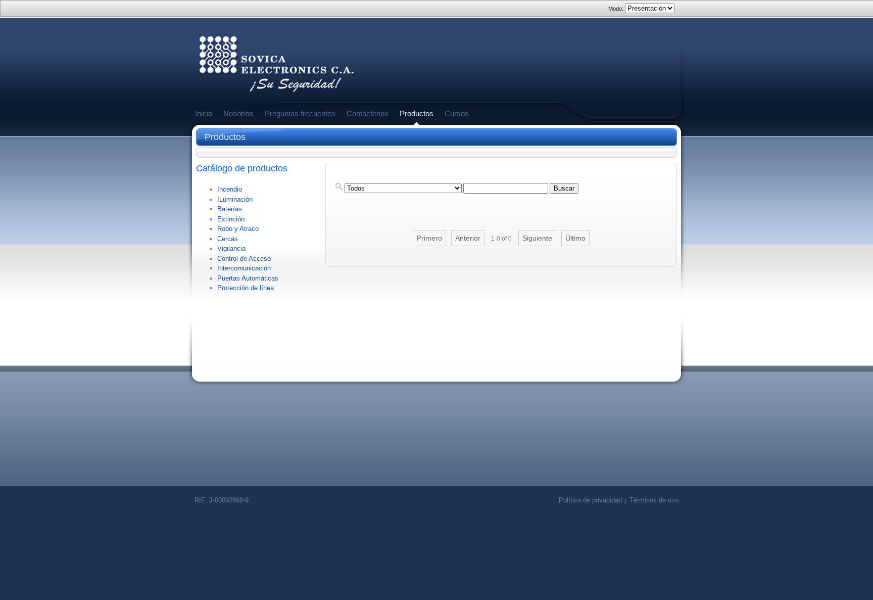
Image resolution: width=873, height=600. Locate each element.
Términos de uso (653, 500)
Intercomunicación (244, 268)
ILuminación (235, 199)
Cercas (227, 239)
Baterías (229, 209)
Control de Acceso (244, 258)
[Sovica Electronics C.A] (277, 96)
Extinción (231, 219)
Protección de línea (245, 288)
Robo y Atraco (238, 229)
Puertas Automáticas (247, 278)
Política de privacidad (590, 500)
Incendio (229, 189)
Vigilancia (231, 248)
